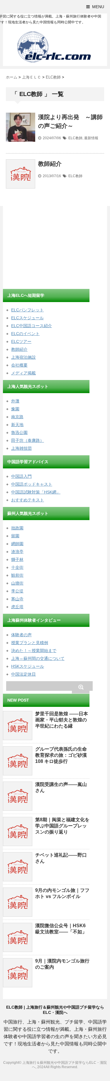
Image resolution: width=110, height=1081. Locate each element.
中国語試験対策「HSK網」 (35, 492)
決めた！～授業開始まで (33, 650)
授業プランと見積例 (29, 642)
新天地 (17, 424)
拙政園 (17, 528)
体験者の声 (21, 634)
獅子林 (17, 559)
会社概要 (19, 365)
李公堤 (17, 591)
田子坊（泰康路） (27, 440)
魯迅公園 (19, 432)
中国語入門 (21, 476)
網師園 (17, 543)
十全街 (17, 567)
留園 (15, 535)
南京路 (17, 416)
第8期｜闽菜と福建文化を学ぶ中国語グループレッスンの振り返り (62, 825)
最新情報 (91, 138)
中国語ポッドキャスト (31, 484)
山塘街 (17, 583)
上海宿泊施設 (23, 357)
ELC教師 (75, 138)
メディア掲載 (23, 373)
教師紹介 (50, 164)
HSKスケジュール (27, 666)
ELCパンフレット (27, 310)
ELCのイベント (25, 333)
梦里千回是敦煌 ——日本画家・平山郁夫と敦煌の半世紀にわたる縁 (61, 719)
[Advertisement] (47, 248)
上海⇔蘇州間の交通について (38, 658)
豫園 (15, 409)
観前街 (17, 575)
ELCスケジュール (27, 317)
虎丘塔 (17, 606)
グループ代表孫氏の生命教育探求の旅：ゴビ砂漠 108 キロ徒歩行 (61, 755)
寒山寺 (17, 599)
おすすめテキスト (27, 500)
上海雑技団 (21, 448)
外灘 (15, 401)
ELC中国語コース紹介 (31, 325)
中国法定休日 (23, 674)
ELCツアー (21, 341)
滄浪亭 (17, 551)
